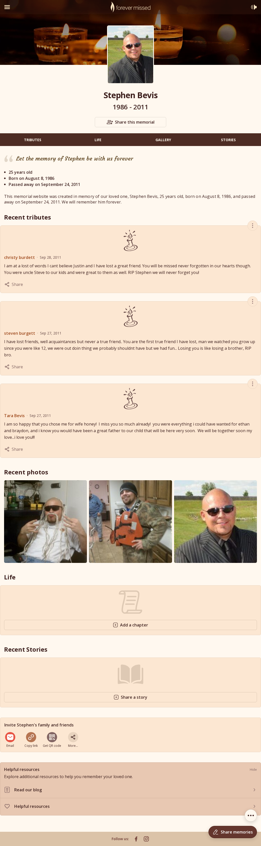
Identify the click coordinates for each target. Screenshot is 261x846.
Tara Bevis (14, 415)
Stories (228, 139)
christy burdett (19, 257)
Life (98, 139)
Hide (253, 769)
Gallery (163, 139)
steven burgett (19, 333)
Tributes (32, 139)
